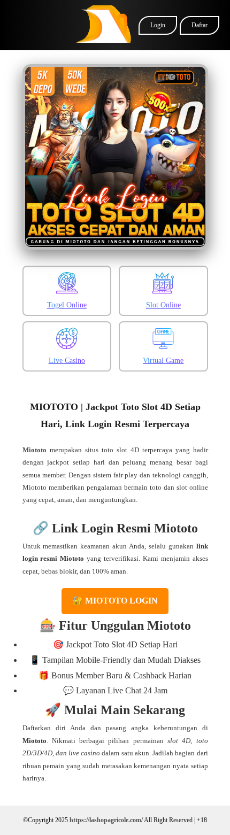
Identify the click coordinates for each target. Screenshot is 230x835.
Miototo (34, 450)
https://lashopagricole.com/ (106, 820)
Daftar (199, 25)
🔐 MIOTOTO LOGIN (115, 600)
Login (157, 25)
